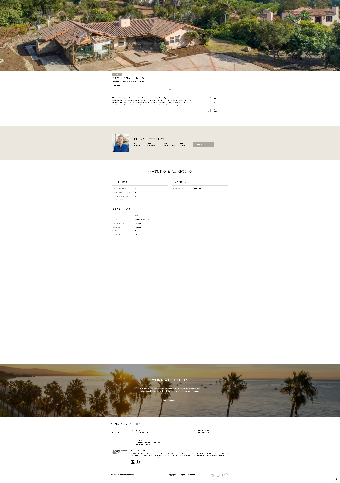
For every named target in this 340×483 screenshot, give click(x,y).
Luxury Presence (127, 475)
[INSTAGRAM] (213, 475)
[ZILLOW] (223, 475)
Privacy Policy (189, 475)
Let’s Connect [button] (170, 400)
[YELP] (218, 475)
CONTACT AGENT (203, 144)
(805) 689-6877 (151, 145)
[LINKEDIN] (227, 475)
